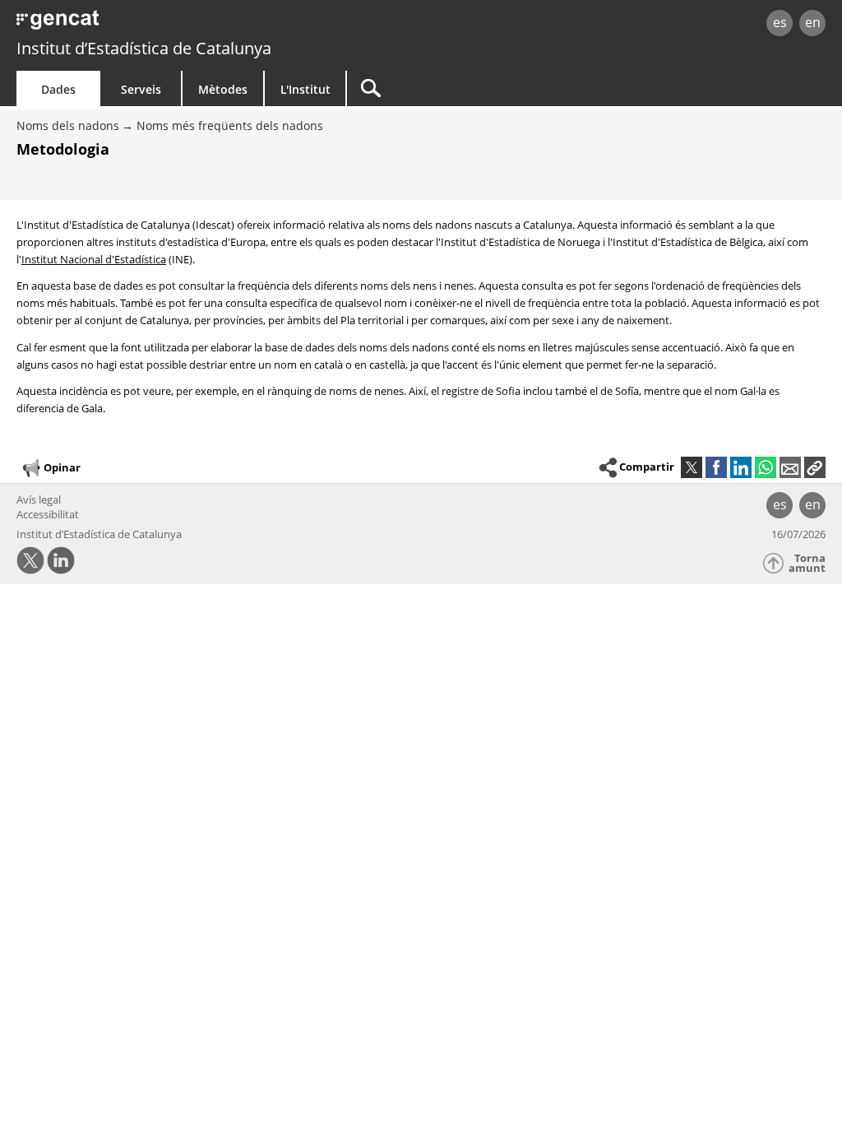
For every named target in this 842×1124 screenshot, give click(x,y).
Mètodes (223, 89)
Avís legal (38, 499)
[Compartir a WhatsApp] (765, 467)
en (813, 22)
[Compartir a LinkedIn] (741, 467)
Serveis (141, 89)
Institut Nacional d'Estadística (93, 259)
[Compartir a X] (691, 467)
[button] (815, 467)
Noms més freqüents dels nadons (229, 125)
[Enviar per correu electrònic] (790, 467)
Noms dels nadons (67, 125)
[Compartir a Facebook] (716, 467)
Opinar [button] (62, 467)
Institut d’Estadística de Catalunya (143, 48)
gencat (178, 24)
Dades (58, 89)
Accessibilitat (47, 514)
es (780, 22)
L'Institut (305, 89)
